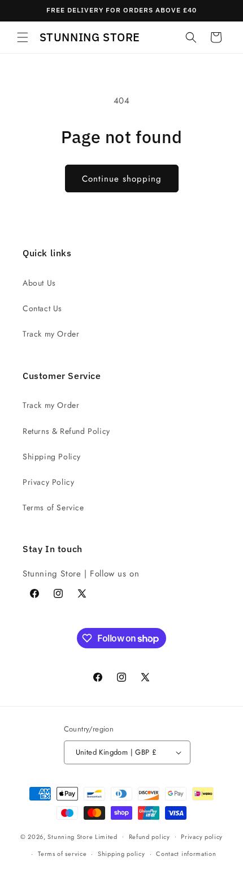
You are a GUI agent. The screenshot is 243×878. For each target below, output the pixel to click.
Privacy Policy (48, 482)
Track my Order (51, 333)
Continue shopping (122, 179)
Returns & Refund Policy (66, 431)
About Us (39, 283)
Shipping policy (121, 853)
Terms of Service (53, 507)
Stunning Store (70, 836)
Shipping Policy (52, 456)
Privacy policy (202, 836)
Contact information (186, 853)
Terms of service (62, 853)
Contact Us (42, 308)
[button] (22, 37)
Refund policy (149, 836)
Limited (106, 836)
